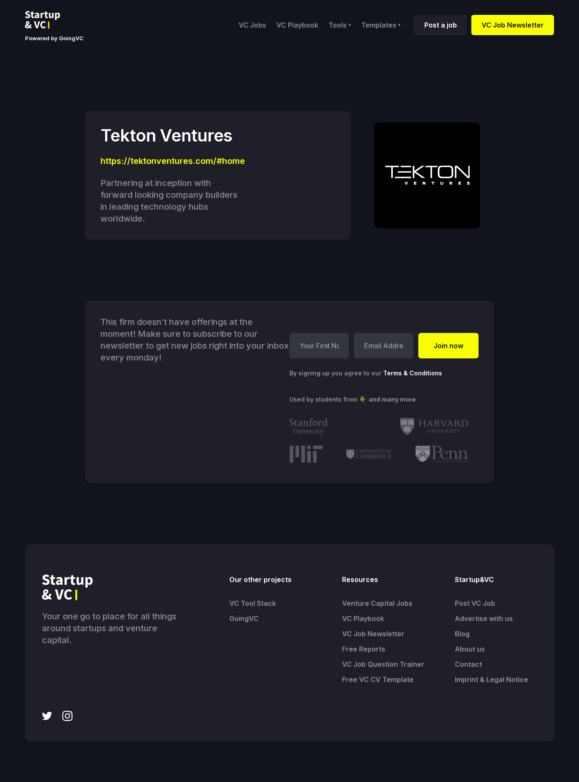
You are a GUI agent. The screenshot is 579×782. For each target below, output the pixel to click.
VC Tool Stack (252, 603)
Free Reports (363, 649)
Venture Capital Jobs (377, 603)
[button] (339, 25)
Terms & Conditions (412, 373)
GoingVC (244, 618)
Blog (462, 633)
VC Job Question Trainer (383, 664)
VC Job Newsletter (513, 25)
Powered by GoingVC (54, 38)
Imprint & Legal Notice (491, 679)
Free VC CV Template (378, 679)
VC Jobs (252, 25)
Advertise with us (484, 618)
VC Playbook (297, 25)
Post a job (440, 25)
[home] (49, 20)
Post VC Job (475, 603)
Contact (468, 664)
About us (470, 649)
